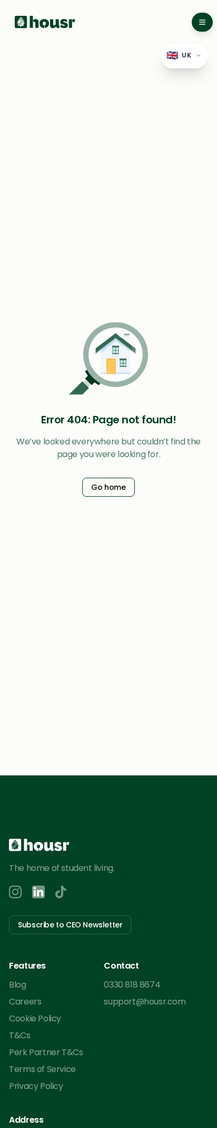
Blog (17, 985)
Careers (25, 1002)
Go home (108, 487)
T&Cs (19, 1035)
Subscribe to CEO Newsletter (70, 925)
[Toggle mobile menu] (202, 22)
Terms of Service (42, 1069)
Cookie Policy (35, 1018)
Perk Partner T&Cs (46, 1052)
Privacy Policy (36, 1086)
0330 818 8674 (132, 985)
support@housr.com (144, 1002)
